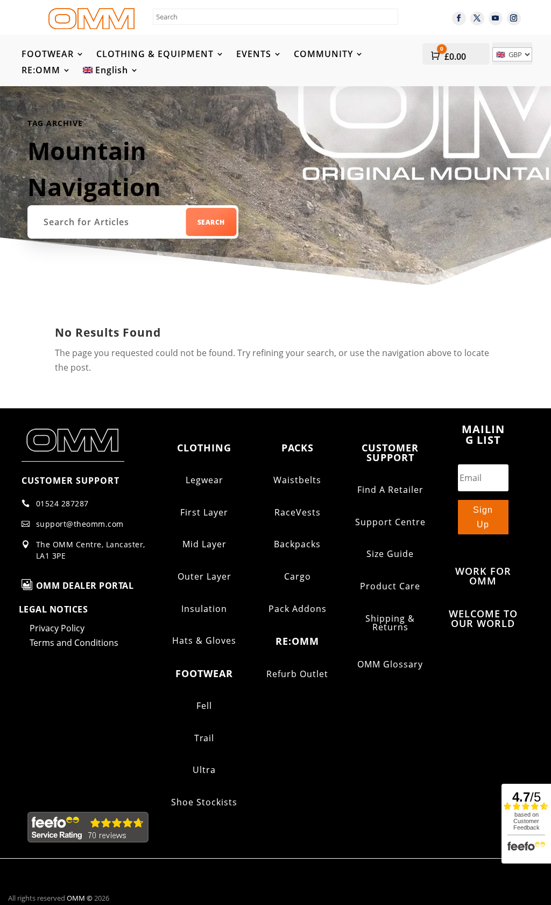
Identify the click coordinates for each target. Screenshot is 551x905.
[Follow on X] (477, 18)
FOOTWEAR (48, 55)
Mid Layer (204, 544)
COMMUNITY (323, 55)
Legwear (204, 480)
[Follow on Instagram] (514, 18)
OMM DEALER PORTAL (85, 585)
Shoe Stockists (204, 802)
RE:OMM (41, 71)
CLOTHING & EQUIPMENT (155, 55)
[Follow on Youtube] (496, 18)
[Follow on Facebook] (459, 18)
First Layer (204, 512)
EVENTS (253, 55)
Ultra (204, 770)
